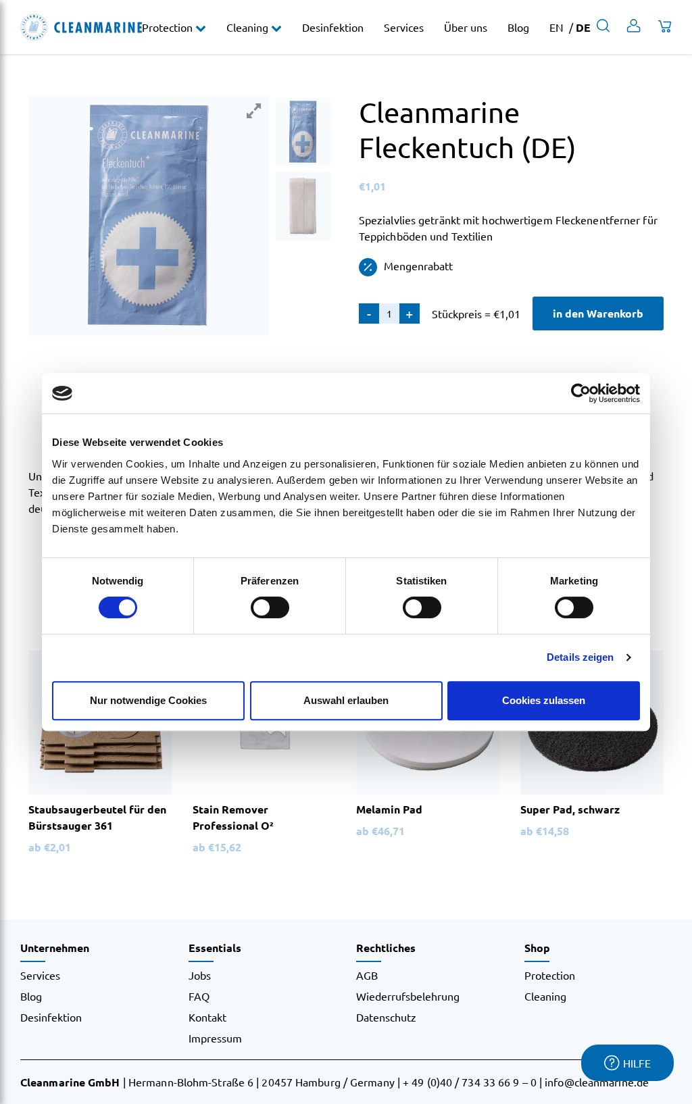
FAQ (199, 996)
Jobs (200, 975)
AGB (367, 975)
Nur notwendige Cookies (148, 700)
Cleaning (248, 27)
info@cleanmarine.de (597, 1081)
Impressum (215, 1038)
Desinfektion (333, 27)
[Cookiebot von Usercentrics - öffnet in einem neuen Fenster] (581, 393)
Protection (168, 27)
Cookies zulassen (543, 700)
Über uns (465, 27)
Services (404, 27)
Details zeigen (580, 657)
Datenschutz (386, 1017)
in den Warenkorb (598, 313)
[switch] (270, 607)
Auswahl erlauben (346, 700)
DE (583, 27)
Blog (518, 27)
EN (556, 27)
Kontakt (207, 1017)
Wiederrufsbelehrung (408, 996)
